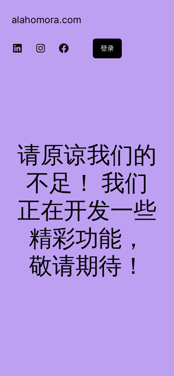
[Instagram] (40, 48)
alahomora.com (46, 20)
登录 (107, 48)
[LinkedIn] (17, 48)
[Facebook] (64, 48)
